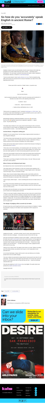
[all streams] (43, 5)
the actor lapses (15, 239)
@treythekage (6, 118)
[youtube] (36, 395)
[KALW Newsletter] (22, 316)
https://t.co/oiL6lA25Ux (26, 104)
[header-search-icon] (35, 1)
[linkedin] (36, 393)
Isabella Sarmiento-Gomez (15, 265)
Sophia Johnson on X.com (23, 77)
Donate (40, 1)
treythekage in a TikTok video (31, 111)
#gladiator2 (24, 120)
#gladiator (29, 120)
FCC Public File (28, 387)
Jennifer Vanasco (18, 264)
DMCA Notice (28, 395)
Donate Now (19, 392)
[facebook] (36, 388)
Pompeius (13, 145)
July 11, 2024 (30, 107)
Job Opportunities (20, 390)
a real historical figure (24, 74)
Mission (18, 387)
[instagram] (36, 390)
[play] (3, 5)
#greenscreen (19, 120)
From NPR (3, 13)
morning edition (15, 291)
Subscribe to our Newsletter (28, 390)
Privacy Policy (19, 395)
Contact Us (27, 393)
